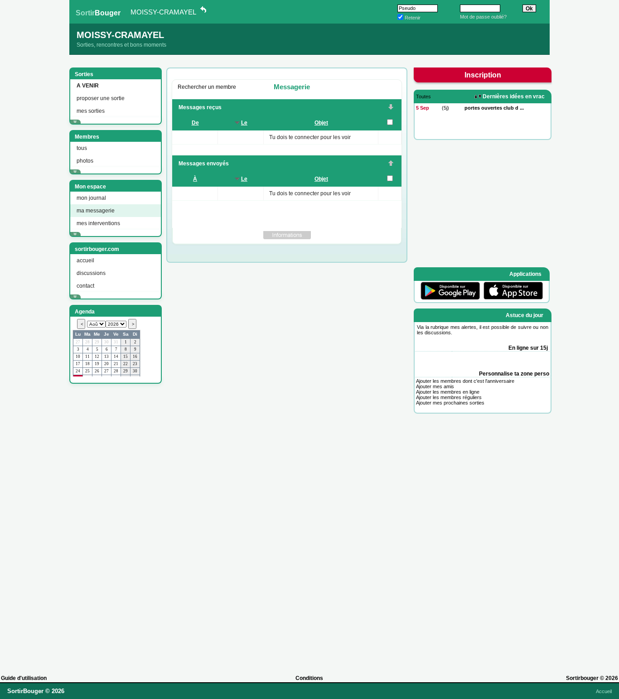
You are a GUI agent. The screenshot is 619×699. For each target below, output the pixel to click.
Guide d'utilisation (24, 678)
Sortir (98, 13)
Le (244, 123)
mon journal (91, 198)
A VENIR (88, 85)
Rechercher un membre (207, 87)
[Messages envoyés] (391, 108)
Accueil (604, 691)
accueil (85, 260)
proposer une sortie (101, 98)
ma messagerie (96, 210)
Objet (321, 123)
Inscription (482, 75)
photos (85, 161)
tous (82, 148)
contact (85, 286)
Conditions (309, 678)
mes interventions (98, 223)
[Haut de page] (391, 164)
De (195, 123)
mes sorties (91, 111)
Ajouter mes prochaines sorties (450, 402)
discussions (91, 273)
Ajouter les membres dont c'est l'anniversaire (465, 381)
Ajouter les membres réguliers (449, 397)
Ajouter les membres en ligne (447, 392)
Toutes (423, 96)
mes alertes (463, 327)
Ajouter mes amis (435, 386)
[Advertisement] (114, 525)
